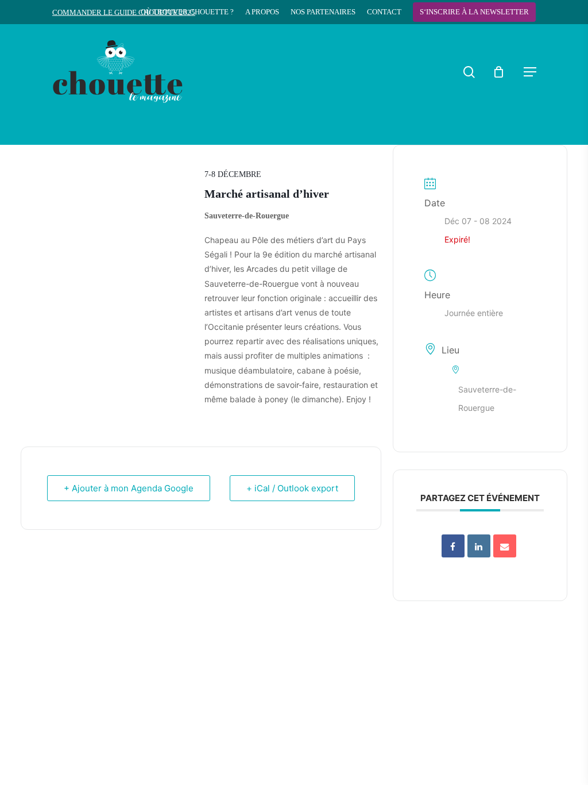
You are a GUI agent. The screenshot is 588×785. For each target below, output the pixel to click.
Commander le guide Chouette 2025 (123, 12)
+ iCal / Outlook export (292, 488)
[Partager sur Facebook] (453, 545)
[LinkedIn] (478, 545)
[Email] (504, 545)
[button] (530, 72)
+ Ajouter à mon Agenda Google (129, 488)
